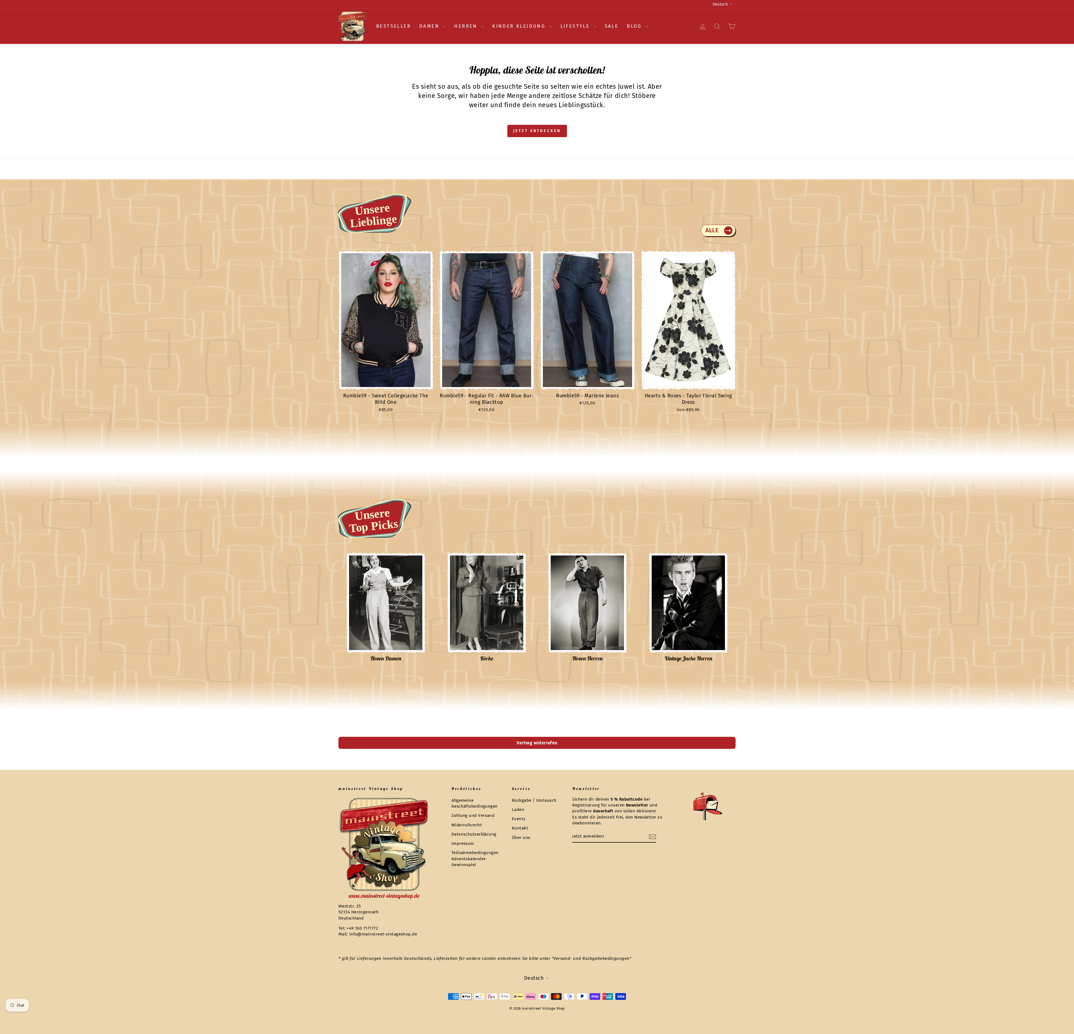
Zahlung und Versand (473, 815)
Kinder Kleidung (520, 26)
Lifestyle (576, 26)
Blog (635, 26)
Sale (612, 26)
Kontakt (520, 828)
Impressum (462, 843)
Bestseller (393, 26)
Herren (467, 26)
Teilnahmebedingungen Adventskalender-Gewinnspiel (475, 858)
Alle (712, 230)
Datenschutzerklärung (473, 834)
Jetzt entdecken (537, 130)
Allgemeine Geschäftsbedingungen (474, 803)
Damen (430, 26)
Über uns (521, 837)
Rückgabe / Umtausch (534, 800)
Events (519, 818)
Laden (518, 809)
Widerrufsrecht (466, 824)
